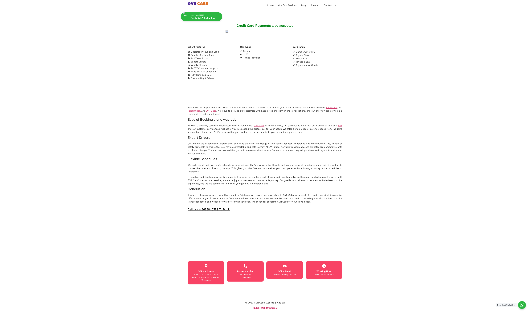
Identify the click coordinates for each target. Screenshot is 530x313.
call (340, 125)
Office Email (284, 271)
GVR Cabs (211, 110)
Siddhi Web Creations (265, 308)
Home (270, 5)
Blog (303, 5)
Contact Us (330, 5)
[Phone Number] (245, 266)
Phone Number (245, 271)
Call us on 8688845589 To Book (209, 209)
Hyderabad (331, 107)
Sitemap (315, 5)
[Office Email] (285, 266)
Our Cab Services (287, 5)
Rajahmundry (194, 110)
